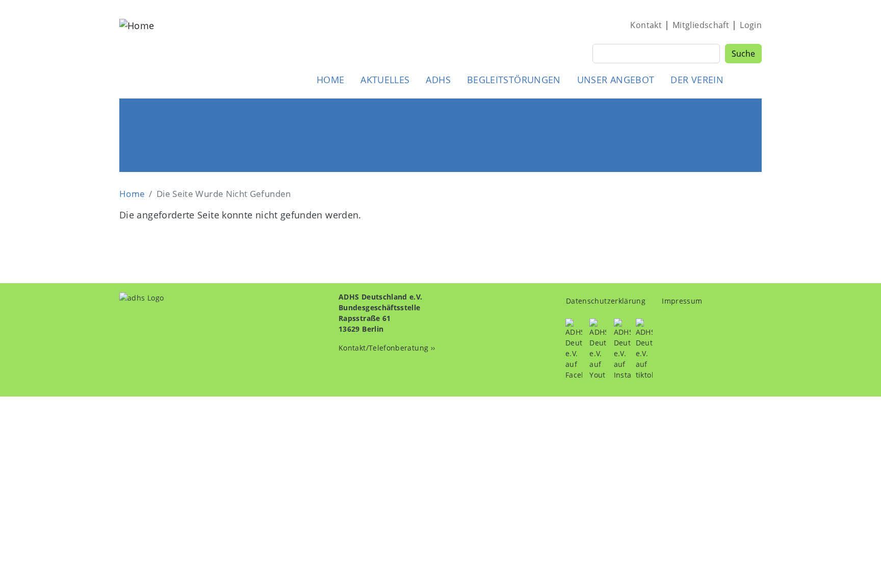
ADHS (438, 79)
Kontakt (646, 25)
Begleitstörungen (514, 79)
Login (751, 25)
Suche (743, 53)
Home (330, 79)
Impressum (682, 301)
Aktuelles (384, 79)
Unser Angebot (616, 79)
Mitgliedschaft (700, 25)
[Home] (136, 53)
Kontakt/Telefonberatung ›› (387, 348)
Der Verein (696, 79)
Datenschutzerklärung (605, 301)
